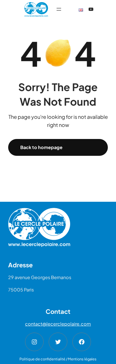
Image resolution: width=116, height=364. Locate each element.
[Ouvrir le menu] (58, 9)
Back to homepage (41, 147)
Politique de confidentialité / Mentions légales (58, 359)
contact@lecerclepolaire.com (58, 324)
